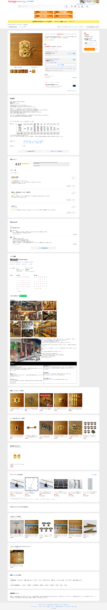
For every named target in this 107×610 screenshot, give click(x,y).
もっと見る (94, 474)
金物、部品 (31, 142)
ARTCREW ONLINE (11, 24)
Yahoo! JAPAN (80, 4)
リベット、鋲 (68, 580)
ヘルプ (98, 4)
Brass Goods (19, 24)
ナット (40, 580)
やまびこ (47, 585)
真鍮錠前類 (25, 24)
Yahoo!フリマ (65, 604)
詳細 (74, 68)
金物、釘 (53, 580)
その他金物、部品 (38, 142)
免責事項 (57, 606)
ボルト (35, 580)
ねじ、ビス (20, 580)
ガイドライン (53, 606)
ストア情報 (30, 264)
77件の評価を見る (19, 271)
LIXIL (61, 585)
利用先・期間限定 (54, 62)
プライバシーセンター (42, 606)
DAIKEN (41, 585)
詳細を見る (74, 77)
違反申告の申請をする (72, 90)
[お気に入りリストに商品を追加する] (96, 49)
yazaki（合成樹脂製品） (15, 585)
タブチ (65, 585)
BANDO (29, 585)
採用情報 (60, 606)
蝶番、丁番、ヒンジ (28, 580)
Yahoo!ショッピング (42, 604)
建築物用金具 (13, 580)
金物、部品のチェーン (77, 580)
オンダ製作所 (35, 585)
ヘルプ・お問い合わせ (67, 606)
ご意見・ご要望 (74, 606)
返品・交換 (24, 264)
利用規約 (48, 606)
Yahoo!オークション (58, 604)
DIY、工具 (26, 142)
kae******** (73, 178)
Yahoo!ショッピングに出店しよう (89, 4)
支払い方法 (12, 264)
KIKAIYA (52, 585)
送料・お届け (18, 264)
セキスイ (24, 585)
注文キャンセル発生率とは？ (30, 271)
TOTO (57, 585)
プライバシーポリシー (34, 606)
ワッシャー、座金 (60, 580)
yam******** (73, 193)
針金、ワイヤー (46, 580)
